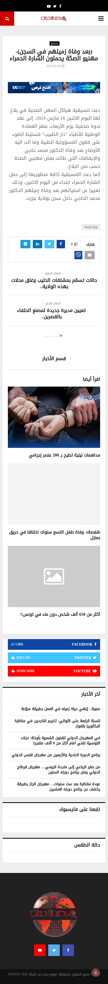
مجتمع (54, 43)
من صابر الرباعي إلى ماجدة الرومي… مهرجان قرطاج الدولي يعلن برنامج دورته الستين (58, 769)
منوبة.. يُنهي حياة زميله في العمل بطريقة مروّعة (60, 708)
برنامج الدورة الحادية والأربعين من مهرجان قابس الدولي (56, 754)
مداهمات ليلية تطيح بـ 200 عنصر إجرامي (64, 455)
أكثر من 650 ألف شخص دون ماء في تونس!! (60, 614)
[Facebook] (68, 950)
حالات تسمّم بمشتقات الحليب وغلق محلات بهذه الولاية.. (54, 283)
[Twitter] (54, 950)
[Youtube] (40, 950)
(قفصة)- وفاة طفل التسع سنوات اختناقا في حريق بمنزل (54, 535)
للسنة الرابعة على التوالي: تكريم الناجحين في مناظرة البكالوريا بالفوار (57, 723)
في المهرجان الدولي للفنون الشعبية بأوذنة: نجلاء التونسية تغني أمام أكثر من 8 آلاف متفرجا (60, 740)
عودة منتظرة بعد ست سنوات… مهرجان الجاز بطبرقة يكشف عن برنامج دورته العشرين (58, 786)
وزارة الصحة (91, 226)
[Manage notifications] (95, 972)
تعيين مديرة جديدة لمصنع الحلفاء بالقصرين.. (51, 313)
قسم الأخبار (54, 359)
